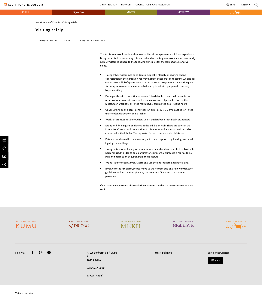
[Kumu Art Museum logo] (26, 12)
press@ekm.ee (163, 252)
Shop (232, 4)
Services (126, 4)
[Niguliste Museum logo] (183, 12)
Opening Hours (48, 40)
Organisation (108, 4)
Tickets (68, 40)
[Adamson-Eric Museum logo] (236, 12)
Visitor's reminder (24, 293)
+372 (90, 275)
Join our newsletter (92, 40)
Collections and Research (153, 4)
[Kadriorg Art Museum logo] (78, 12)
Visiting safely (69, 22)
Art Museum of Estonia (47, 22)
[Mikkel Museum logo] (131, 12)
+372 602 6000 (96, 268)
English (245, 4)
